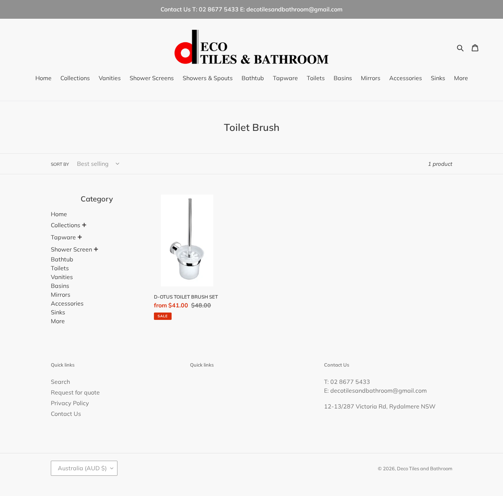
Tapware (63, 237)
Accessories (67, 303)
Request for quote (75, 392)
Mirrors (60, 294)
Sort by (60, 164)
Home (59, 214)
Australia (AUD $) (82, 468)
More (58, 321)
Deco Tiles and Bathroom (424, 468)
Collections (65, 225)
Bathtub (62, 259)
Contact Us (66, 413)
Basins (60, 285)
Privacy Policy (70, 403)
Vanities (62, 277)
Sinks (58, 312)
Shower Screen (71, 249)
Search (60, 381)
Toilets (60, 268)
